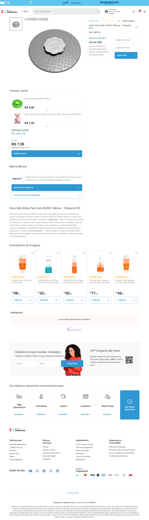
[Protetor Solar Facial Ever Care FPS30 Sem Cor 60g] (48, 264)
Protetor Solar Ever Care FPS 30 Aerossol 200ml (73, 281)
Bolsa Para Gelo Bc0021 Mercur (38, 98)
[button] (16, 23)
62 (68, 293)
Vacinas (46, 447)
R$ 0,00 (29, 107)
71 (94, 293)
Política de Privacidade (117, 447)
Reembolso (80, 453)
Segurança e (115, 441)
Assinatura (47, 459)
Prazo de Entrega (82, 450)
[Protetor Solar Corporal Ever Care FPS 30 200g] (126, 264)
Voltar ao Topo (73, 493)
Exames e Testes (49, 450)
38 (16, 293)
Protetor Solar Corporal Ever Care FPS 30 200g (124, 281)
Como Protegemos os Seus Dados (121, 453)
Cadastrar (122, 55)
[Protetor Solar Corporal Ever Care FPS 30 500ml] (100, 264)
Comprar (18, 300)
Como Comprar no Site (84, 444)
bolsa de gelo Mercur (23, 188)
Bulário (12, 457)
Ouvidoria (13, 450)
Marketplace (80, 460)
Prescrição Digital (49, 456)
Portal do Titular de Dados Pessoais (122, 450)
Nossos (47, 441)
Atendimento (82, 440)
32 (42, 293)
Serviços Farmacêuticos (51, 453)
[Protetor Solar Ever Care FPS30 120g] (22, 264)
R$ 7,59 (29, 123)
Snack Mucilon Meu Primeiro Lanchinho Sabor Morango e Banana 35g (53, 114)
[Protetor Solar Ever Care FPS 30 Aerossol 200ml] (74, 264)
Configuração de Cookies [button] (118, 456)
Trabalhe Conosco (16, 447)
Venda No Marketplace (18, 444)
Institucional (16, 440)
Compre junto (20, 154)
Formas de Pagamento (84, 447)
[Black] (74, 3)
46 (119, 293)
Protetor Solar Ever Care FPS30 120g (21, 281)
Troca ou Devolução (83, 457)
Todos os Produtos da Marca (27, 195)
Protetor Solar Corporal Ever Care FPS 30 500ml (99, 281)
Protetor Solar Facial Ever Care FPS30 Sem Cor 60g (48, 281)
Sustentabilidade (16, 460)
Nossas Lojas (14, 453)
